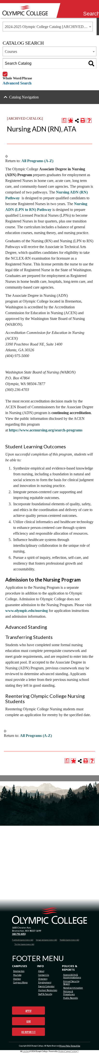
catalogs (26, 1051)
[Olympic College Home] (49, 916)
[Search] (86, 7)
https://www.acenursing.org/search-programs (45, 430)
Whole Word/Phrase (17, 72)
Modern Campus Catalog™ (68, 1051)
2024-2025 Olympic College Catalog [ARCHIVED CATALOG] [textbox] (49, 27)
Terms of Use (75, 1046)
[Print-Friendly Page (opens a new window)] (82, 120)
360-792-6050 (18, 934)
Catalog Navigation (24, 97)
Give (28, 1021)
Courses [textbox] (11, 51)
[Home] (26, 10)
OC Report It (28, 1032)
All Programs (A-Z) (37, 161)
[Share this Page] (77, 120)
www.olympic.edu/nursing (26, 611)
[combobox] (48, 26)
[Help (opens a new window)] (89, 120)
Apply (28, 1010)
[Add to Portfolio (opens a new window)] (70, 120)
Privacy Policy (64, 1046)
